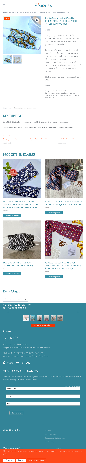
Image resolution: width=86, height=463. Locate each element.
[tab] (26, 318)
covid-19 (58, 93)
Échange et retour (51, 434)
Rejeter (20, 460)
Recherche (25, 299)
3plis (53, 93)
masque (72, 93)
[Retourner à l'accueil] (43, 5)
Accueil (5, 12)
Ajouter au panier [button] (12, 216)
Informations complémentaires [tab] (25, 108)
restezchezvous (49, 97)
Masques (28, 12)
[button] (4, 5)
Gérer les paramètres (36, 460)
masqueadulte (49, 95)
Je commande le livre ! (44, 325)
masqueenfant (59, 95)
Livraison (48, 431)
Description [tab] (7, 108)
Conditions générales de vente (55, 438)
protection (76, 95)
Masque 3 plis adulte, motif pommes (40, 139)
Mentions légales (50, 442)
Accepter (9, 460)
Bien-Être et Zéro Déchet (16, 12)
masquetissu (68, 95)
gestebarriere (65, 93)
